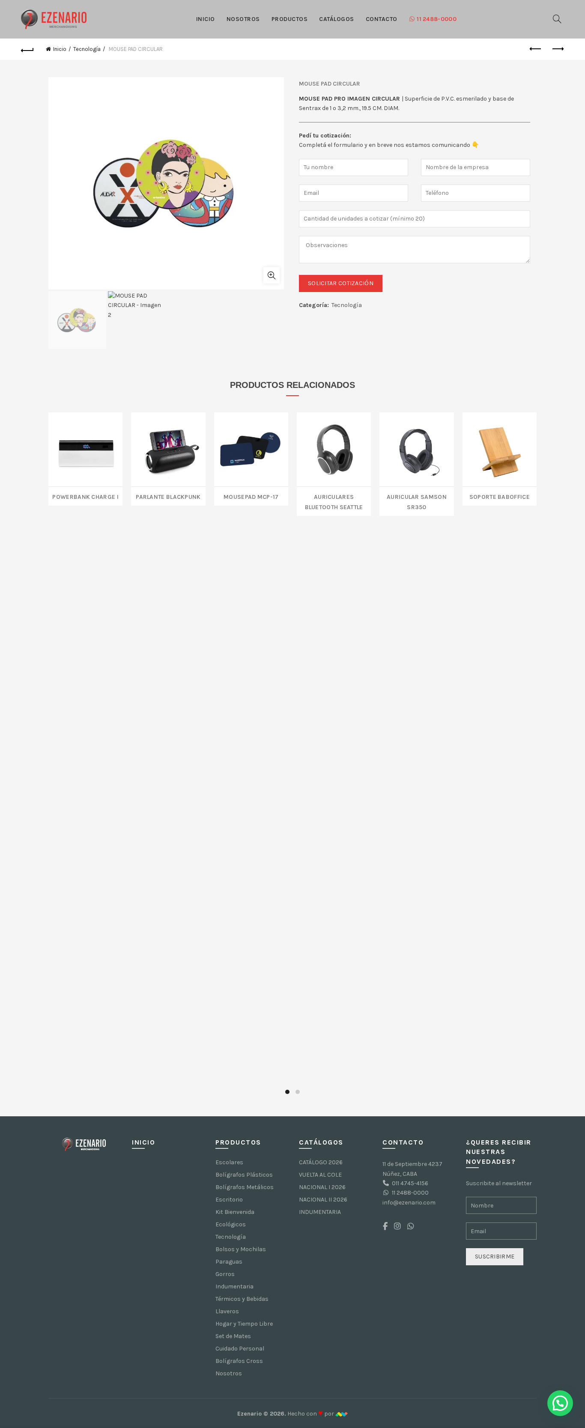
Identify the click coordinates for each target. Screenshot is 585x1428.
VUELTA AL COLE (320, 1174)
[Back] (27, 49)
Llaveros (227, 1311)
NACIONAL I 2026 (322, 1187)
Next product (557, 49)
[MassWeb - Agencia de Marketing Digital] (341, 1413)
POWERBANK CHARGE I (85, 496)
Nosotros (243, 19)
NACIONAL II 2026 (323, 1199)
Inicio (205, 19)
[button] (560, 1403)
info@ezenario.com (409, 1202)
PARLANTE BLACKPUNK (168, 496)
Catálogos (336, 19)
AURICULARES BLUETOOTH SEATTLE (334, 501)
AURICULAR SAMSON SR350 (417, 501)
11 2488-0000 (437, 19)
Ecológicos (230, 1224)
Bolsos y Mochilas (240, 1249)
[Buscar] (557, 18)
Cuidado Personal (239, 1348)
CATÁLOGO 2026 (321, 1162)
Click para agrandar (271, 275)
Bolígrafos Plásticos (244, 1174)
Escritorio (229, 1199)
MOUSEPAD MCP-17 (251, 496)
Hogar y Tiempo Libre (244, 1323)
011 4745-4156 (410, 1183)
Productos (290, 19)
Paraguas (228, 1261)
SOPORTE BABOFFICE (499, 496)
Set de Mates (233, 1336)
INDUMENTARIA (320, 1212)
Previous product (536, 49)
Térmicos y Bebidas (242, 1299)
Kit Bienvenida (234, 1212)
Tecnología (87, 49)
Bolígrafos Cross (239, 1361)
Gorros (225, 1274)
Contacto (381, 19)
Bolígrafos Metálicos (244, 1187)
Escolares (229, 1162)
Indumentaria (234, 1286)
